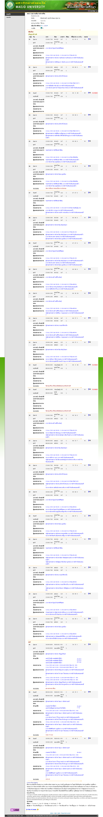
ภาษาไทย (93, 11)
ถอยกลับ (8, 17)
